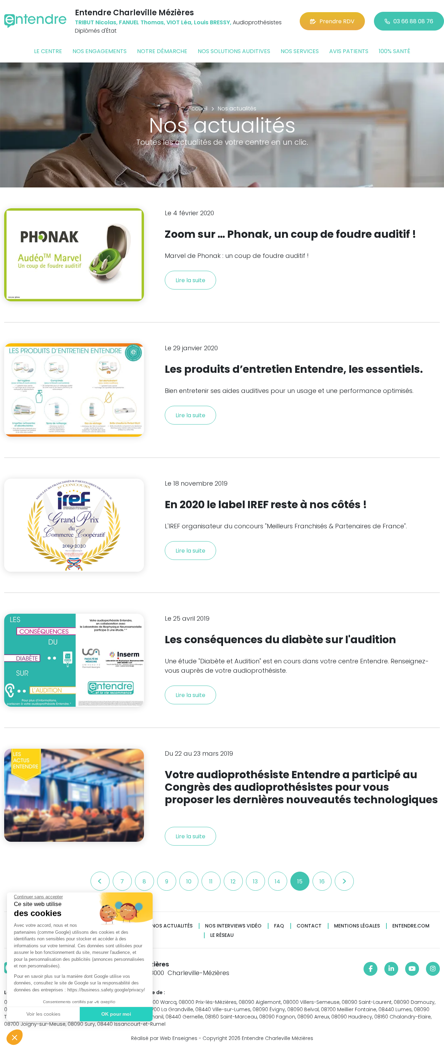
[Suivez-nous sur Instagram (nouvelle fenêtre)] (433, 969)
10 (188, 882)
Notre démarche (162, 51)
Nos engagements (99, 51)
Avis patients (348, 51)
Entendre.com (410, 926)
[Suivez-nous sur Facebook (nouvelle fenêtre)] (370, 969)
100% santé (394, 51)
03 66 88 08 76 (413, 21)
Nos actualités (172, 926)
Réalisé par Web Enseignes (164, 1038)
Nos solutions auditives (234, 51)
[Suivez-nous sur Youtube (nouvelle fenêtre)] (412, 969)
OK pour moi (116, 1014)
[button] (14, 1037)
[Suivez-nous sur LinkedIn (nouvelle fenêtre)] (391, 969)
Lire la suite (190, 280)
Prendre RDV (337, 21)
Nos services (300, 51)
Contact (309, 926)
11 (211, 882)
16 (322, 882)
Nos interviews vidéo (233, 926)
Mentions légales (357, 926)
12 (233, 882)
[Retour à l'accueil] (35, 21)
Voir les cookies (43, 1014)
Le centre (48, 51)
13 (255, 882)
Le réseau (222, 935)
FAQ (279, 926)
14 (277, 882)
